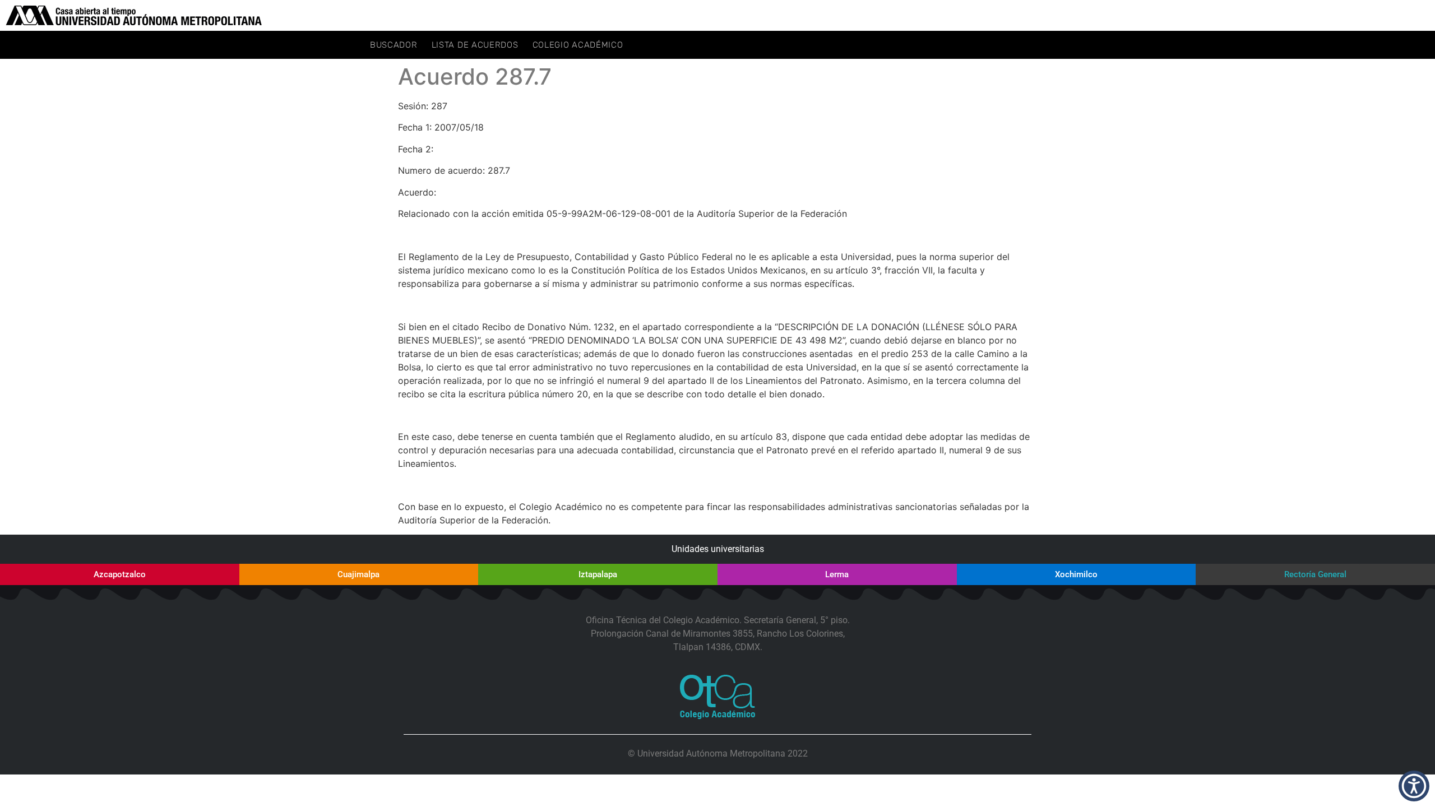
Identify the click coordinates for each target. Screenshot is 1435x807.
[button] (1414, 786)
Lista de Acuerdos (475, 45)
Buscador (394, 45)
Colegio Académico (578, 45)
